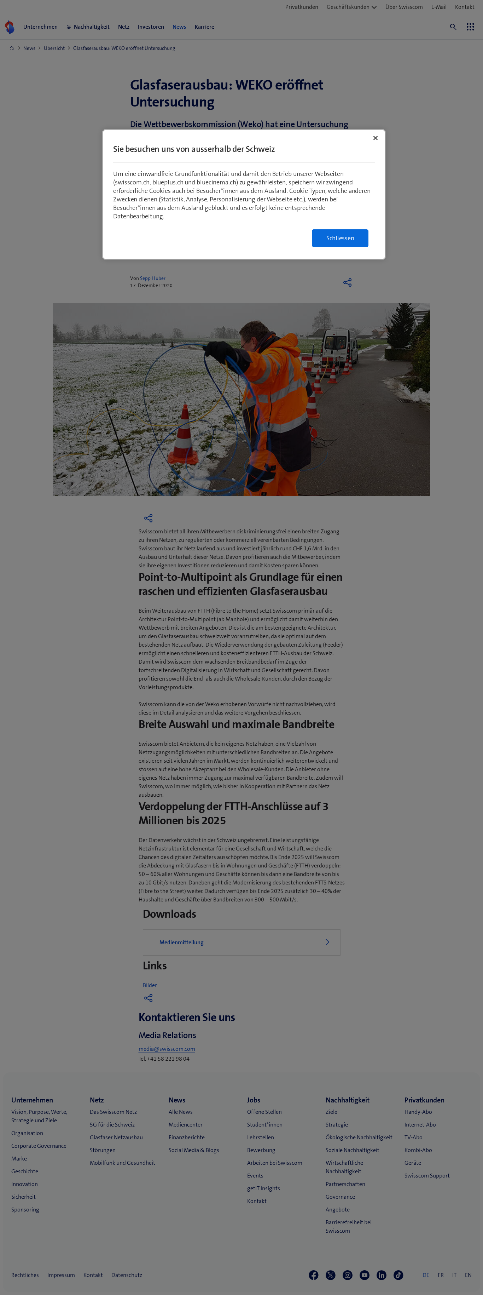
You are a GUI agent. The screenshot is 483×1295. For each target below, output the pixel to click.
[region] (244, 194)
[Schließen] (375, 138)
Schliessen (340, 238)
